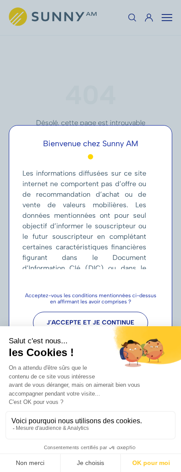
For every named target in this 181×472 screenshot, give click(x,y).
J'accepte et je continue (90, 322)
